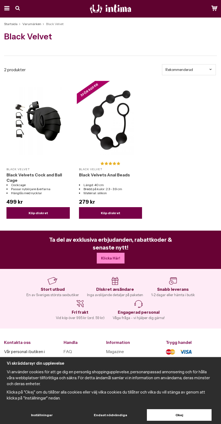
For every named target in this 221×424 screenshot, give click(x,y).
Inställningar (42, 415)
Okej (179, 415)
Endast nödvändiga (110, 415)
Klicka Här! (110, 258)
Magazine (115, 351)
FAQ (68, 351)
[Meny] (6, 9)
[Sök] (18, 9)
